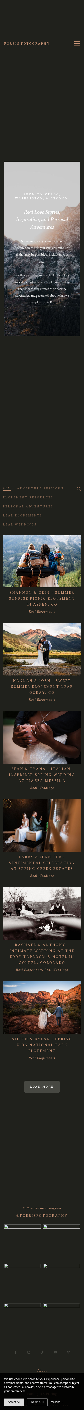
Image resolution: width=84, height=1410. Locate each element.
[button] (77, 43)
